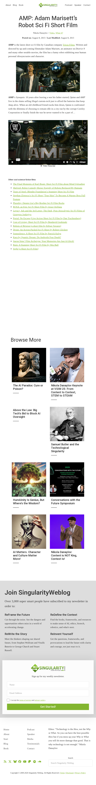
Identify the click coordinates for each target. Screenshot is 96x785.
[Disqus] (48, 285)
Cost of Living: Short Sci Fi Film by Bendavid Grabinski (40, 222)
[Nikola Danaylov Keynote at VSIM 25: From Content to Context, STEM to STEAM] (67, 375)
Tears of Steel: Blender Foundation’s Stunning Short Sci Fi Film (43, 191)
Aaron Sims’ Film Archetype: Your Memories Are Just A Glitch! (43, 241)
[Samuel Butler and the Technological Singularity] (67, 433)
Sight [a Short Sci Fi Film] (25, 248)
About (8, 5)
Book (21, 5)
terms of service (25, 700)
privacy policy (40, 700)
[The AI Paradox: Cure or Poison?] (29, 375)
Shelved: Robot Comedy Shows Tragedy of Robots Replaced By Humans (47, 188)
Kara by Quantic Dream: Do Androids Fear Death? (37, 237)
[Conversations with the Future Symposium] (67, 486)
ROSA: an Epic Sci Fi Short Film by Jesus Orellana (37, 207)
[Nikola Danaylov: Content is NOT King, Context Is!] (67, 540)
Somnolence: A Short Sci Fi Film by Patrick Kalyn (37, 233)
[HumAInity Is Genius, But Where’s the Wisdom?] (29, 486)
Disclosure (70, 773)
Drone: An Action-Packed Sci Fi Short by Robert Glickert (40, 229)
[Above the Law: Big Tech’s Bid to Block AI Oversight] (29, 433)
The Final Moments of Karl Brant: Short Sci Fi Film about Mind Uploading (49, 184)
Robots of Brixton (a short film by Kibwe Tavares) (37, 226)
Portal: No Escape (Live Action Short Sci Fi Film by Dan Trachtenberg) (47, 218)
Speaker (77, 5)
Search (70, 758)
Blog (15, 5)
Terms (62, 773)
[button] (48, 707)
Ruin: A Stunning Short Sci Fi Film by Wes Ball (36, 245)
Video (51, 33)
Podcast (68, 5)
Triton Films (69, 44)
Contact (86, 5)
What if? (59, 33)
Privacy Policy (80, 773)
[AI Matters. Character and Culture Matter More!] (29, 540)
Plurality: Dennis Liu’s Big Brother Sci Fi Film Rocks (38, 203)
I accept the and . (28, 700)
